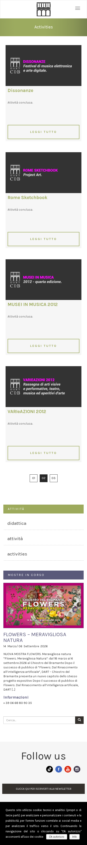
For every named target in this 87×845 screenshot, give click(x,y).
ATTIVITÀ (15, 538)
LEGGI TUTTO (43, 132)
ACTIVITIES (17, 554)
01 (33, 478)
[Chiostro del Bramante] (43, 9)
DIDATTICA (16, 523)
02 (44, 478)
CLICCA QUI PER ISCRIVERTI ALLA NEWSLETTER (43, 788)
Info (74, 836)
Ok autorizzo (56, 836)
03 (54, 478)
